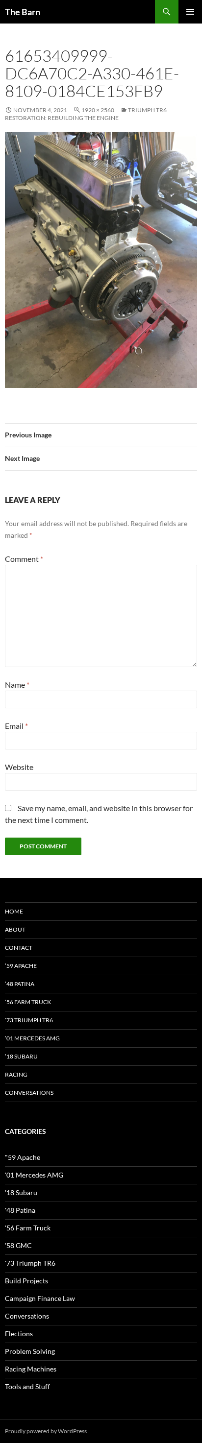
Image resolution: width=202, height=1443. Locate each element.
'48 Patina (20, 1210)
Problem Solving (30, 1351)
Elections (19, 1333)
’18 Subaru (21, 1056)
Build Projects (26, 1280)
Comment (24, 558)
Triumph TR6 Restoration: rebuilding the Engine (86, 113)
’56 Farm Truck (28, 1002)
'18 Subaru (21, 1192)
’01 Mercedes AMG (32, 1038)
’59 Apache (21, 965)
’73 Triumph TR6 (29, 1020)
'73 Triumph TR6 (30, 1263)
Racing (16, 1074)
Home (14, 911)
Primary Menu (190, 12)
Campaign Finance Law (40, 1298)
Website (19, 766)
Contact (18, 947)
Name (17, 684)
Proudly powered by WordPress (46, 1431)
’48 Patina (19, 983)
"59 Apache (22, 1157)
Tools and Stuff (27, 1386)
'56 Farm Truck (27, 1228)
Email (16, 725)
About (15, 929)
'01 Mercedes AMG (34, 1175)
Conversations (29, 1092)
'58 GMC (18, 1245)
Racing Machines (30, 1369)
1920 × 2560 (97, 110)
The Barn (22, 11)
